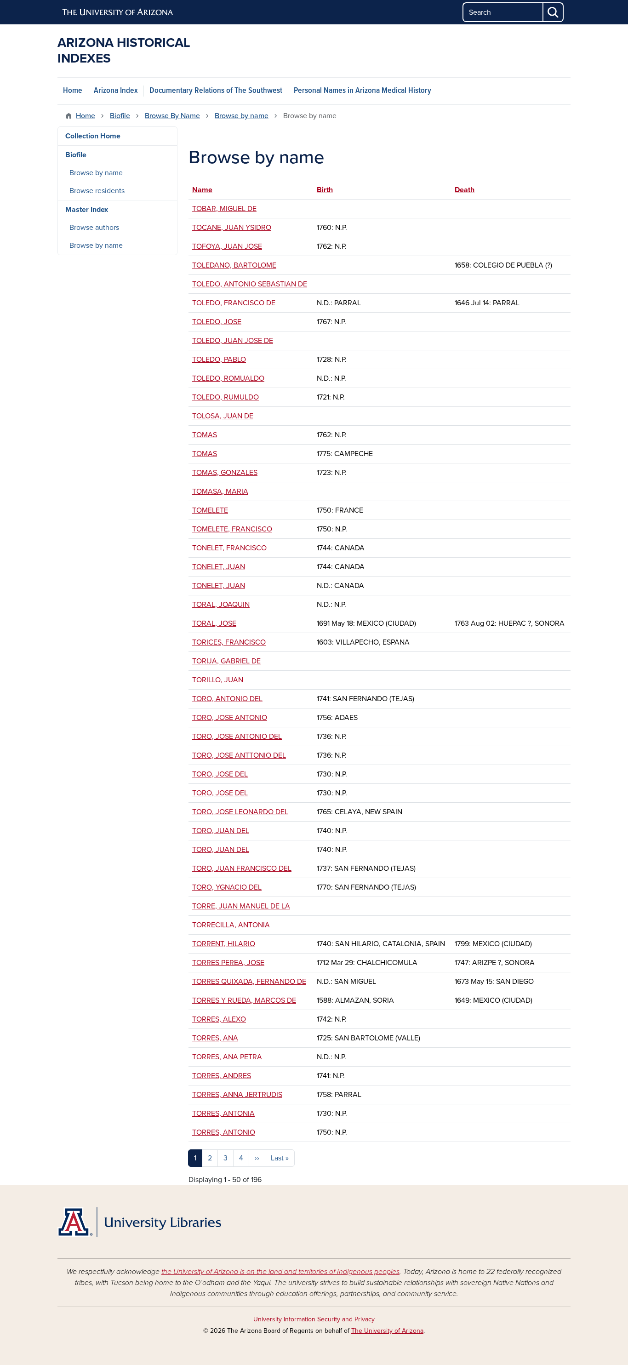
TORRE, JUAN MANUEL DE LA (241, 906)
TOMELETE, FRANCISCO (232, 529)
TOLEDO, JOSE (216, 321)
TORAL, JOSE (214, 623)
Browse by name (241, 115)
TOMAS (204, 435)
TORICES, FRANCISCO (229, 642)
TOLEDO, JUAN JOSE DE (232, 340)
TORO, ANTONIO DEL (227, 698)
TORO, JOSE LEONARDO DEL (240, 812)
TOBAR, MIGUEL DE (224, 208)
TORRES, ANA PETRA (227, 1057)
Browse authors (94, 227)
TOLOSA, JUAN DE (222, 416)
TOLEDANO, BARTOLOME (234, 265)
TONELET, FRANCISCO (229, 548)
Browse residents (97, 190)
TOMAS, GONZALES (224, 472)
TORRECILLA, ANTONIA (231, 925)
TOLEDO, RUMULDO (225, 397)
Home (72, 91)
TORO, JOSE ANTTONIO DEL (239, 755)
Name (206, 189)
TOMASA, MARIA (220, 491)
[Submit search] (553, 12)
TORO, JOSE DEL (220, 774)
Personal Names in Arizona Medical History (362, 91)
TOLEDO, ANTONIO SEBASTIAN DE (249, 284)
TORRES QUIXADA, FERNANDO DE (249, 981)
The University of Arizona (387, 1331)
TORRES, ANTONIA (223, 1113)
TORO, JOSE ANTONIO (229, 717)
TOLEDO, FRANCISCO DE (233, 303)
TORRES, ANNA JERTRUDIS (237, 1094)
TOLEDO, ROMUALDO (228, 378)
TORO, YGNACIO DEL (227, 887)
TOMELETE (210, 510)
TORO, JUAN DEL (220, 830)
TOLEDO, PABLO (219, 359)
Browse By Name (172, 115)
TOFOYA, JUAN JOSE (227, 246)
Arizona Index (116, 91)
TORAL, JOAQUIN (221, 604)
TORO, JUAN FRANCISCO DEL (241, 868)
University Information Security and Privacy (314, 1319)
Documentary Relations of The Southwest (215, 91)
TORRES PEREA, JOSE (228, 962)
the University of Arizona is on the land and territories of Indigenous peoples (280, 1271)
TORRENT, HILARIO (223, 943)
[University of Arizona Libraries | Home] (139, 1222)
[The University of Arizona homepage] (118, 12)
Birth (325, 189)
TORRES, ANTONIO (223, 1132)
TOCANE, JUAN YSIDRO (231, 227)
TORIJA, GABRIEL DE (226, 661)
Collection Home (92, 136)
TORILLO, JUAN (217, 680)
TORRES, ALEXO (219, 1019)
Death (464, 189)
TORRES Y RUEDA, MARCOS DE (244, 1000)
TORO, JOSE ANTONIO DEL (237, 736)
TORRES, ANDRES (221, 1075)
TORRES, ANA (215, 1038)
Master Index (86, 209)
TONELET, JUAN (218, 566)
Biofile (120, 115)
